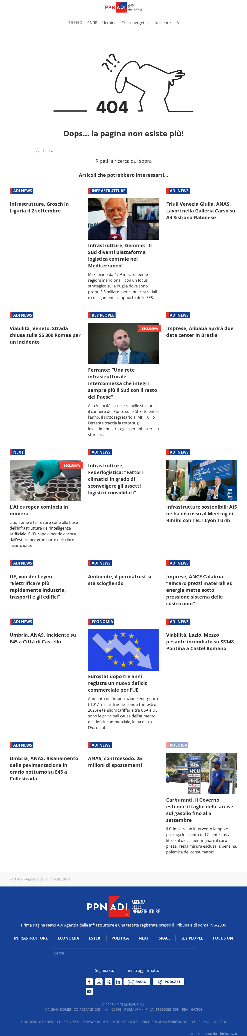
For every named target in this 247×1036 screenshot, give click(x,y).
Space (165, 938)
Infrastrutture (108, 190)
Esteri (95, 938)
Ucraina (109, 22)
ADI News (22, 190)
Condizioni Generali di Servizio (49, 1021)
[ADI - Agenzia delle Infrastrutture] (123, 906)
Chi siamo (200, 1021)
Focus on (223, 938)
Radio (140, 981)
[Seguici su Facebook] (89, 981)
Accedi (220, 1021)
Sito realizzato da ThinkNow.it (213, 1033)
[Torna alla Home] (123, 7)
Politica (178, 745)
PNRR (92, 22)
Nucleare (162, 22)
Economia (102, 621)
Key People (103, 315)
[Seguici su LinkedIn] (118, 981)
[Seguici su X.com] (108, 981)
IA (177, 22)
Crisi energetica (135, 22)
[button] (12, 7)
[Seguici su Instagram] (99, 981)
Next (18, 452)
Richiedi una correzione (165, 1021)
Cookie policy (125, 1021)
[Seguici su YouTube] (89, 991)
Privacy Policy (95, 1021)
